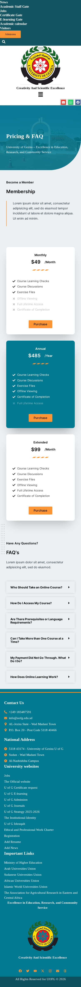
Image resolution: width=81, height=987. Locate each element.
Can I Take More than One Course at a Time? (36, 640)
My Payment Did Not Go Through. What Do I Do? (38, 659)
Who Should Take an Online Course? (36, 587)
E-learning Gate (11, 19)
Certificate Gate (11, 15)
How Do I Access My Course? (31, 603)
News (4, 2)
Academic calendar (13, 24)
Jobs (3, 11)
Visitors (5, 28)
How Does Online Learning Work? (34, 677)
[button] (40, 94)
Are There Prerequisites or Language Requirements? (36, 620)
